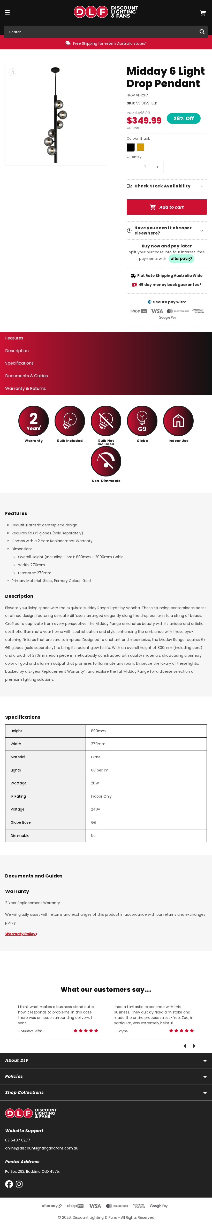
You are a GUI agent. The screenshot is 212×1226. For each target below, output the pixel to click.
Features (14, 338)
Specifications (19, 363)
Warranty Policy (20, 933)
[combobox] (106, 32)
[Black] (130, 147)
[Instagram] (19, 1185)
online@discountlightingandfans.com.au (41, 1148)
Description (17, 351)
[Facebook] (10, 1185)
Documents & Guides (26, 376)
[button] (203, 13)
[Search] (202, 31)
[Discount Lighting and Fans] (106, 13)
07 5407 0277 (17, 1140)
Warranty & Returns (25, 388)
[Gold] (140, 147)
